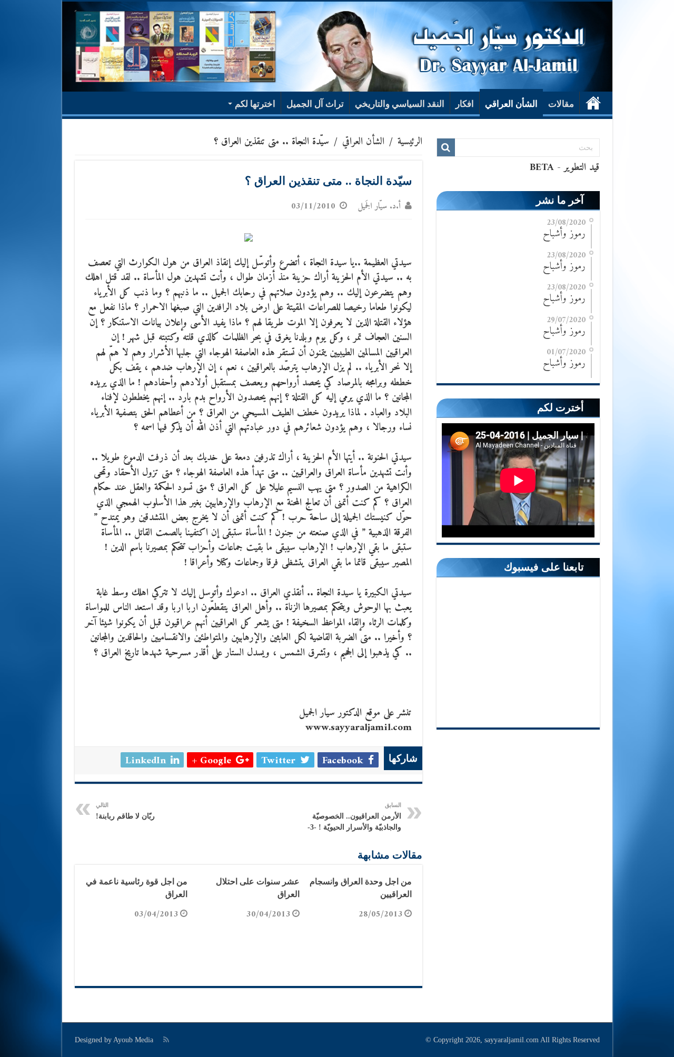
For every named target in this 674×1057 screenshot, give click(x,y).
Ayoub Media (133, 1040)
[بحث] (446, 147)
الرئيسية (593, 103)
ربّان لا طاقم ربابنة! (125, 811)
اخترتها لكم (255, 104)
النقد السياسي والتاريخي (399, 104)
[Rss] (166, 1039)
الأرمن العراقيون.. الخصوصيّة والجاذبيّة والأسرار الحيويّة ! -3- (354, 816)
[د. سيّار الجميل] (337, 47)
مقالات (561, 104)
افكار (464, 104)
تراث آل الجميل (315, 104)
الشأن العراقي (511, 104)
